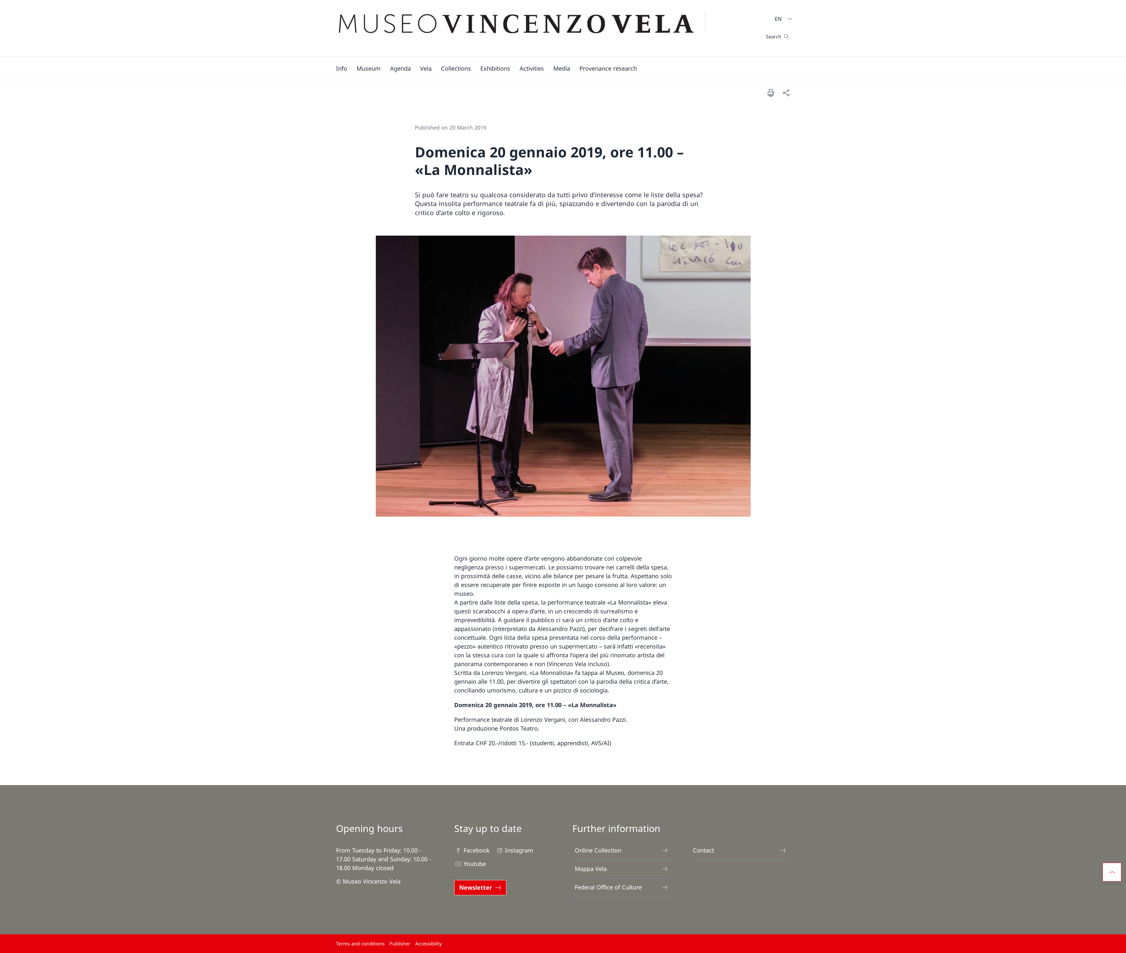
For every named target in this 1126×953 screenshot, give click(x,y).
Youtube (475, 864)
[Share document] (785, 92)
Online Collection (598, 850)
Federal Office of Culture (608, 887)
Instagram (519, 850)
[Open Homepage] (525, 28)
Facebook (477, 850)
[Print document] (770, 92)
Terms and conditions (360, 943)
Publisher (400, 943)
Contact (703, 850)
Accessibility (428, 943)
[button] (341, 68)
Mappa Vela (591, 869)
